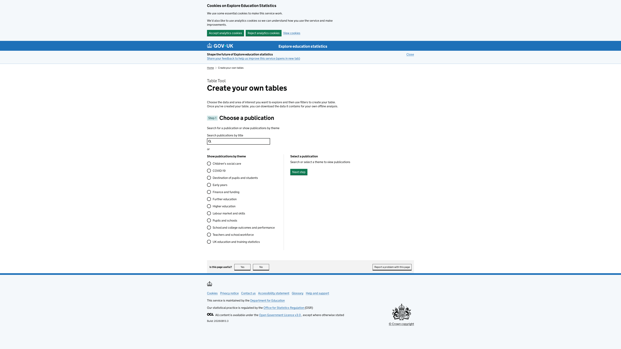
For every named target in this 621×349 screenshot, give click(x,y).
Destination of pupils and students (235, 178)
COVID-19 (219, 171)
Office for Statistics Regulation (284, 308)
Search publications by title (225, 135)
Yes (246, 267)
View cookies (291, 33)
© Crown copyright (401, 324)
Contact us (248, 293)
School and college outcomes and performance (244, 227)
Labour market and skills (229, 213)
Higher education (224, 206)
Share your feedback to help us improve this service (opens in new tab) (253, 58)
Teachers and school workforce (233, 235)
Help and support (317, 293)
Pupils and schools (225, 220)
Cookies (212, 293)
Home (210, 67)
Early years (220, 185)
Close (410, 54)
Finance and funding (226, 192)
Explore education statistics (302, 46)
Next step (298, 172)
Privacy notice (229, 293)
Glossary (297, 293)
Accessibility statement (273, 293)
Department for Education (267, 300)
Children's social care (227, 163)
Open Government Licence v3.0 (280, 315)
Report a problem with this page (392, 267)
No (264, 267)
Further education (225, 199)
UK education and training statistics (236, 242)
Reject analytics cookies (264, 33)
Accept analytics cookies (225, 33)
